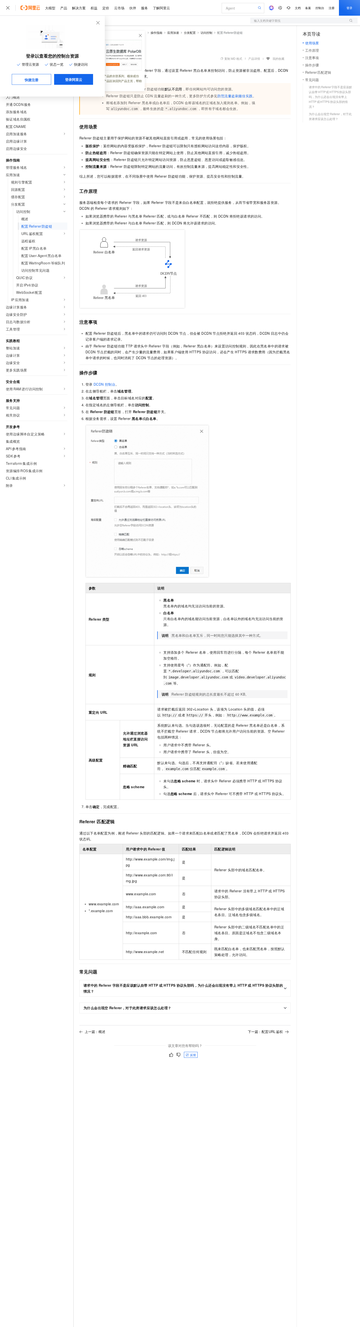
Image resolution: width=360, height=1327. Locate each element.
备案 (308, 8)
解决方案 (79, 7)
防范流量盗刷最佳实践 (235, 95)
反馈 (193, 1055)
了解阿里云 (161, 7)
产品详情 (254, 58)
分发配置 (190, 32)
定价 (105, 7)
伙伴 (132, 7)
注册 (332, 8)
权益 (94, 7)
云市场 (119, 7)
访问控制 (206, 32)
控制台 (319, 8)
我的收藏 (278, 58)
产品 (63, 7)
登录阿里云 (73, 79)
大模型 (50, 7)
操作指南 (156, 32)
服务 (144, 7)
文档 (298, 8)
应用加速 (173, 32)
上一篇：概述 (95, 1031)
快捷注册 (31, 79)
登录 (349, 8)
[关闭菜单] (8, 8)
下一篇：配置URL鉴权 (265, 1031)
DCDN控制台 (104, 384)
